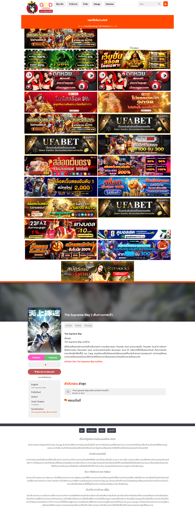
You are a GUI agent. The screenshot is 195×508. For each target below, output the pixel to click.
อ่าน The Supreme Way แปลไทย (87, 361)
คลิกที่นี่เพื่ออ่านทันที (97, 20)
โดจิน (85, 4)
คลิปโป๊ (112, 430)
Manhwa (110, 4)
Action (69, 325)
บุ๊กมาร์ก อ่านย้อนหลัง (45, 371)
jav (81, 430)
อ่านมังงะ (91, 430)
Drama (78, 325)
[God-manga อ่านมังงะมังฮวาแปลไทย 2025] (40, 12)
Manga (97, 4)
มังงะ (102, 430)
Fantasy (88, 325)
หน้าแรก (68, 361)
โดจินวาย (73, 4)
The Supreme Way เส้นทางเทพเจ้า (44, 412)
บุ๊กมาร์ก (59, 4)
